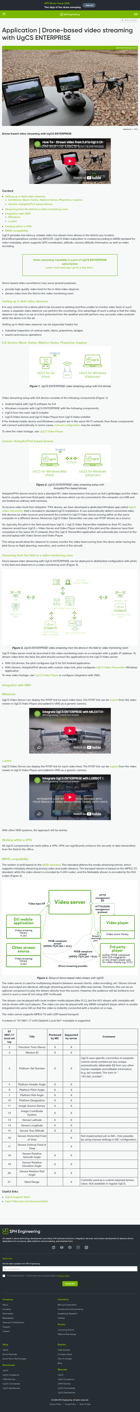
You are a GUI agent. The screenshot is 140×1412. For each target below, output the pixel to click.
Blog (60, 1363)
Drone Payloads (10, 1354)
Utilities (61, 1318)
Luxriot (12, 221)
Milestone (14, 216)
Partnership (8, 1313)
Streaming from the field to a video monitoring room (36, 209)
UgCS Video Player (51, 431)
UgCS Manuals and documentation (26, 1201)
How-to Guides (65, 1359)
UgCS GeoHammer (11, 1388)
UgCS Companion (11, 1375)
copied (114, 699)
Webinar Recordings (67, 1334)
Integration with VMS (18, 213)
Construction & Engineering (70, 1309)
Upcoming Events (66, 1330)
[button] (4, 14)
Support (6, 1327)
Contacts (7, 1309)
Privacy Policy (64, 1276)
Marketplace (8, 1318)
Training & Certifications (13, 1322)
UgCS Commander (11, 1384)
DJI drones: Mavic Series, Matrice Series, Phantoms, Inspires (45, 199)
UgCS (5, 1350)
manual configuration (67, 425)
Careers (6, 1331)
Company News (65, 1354)
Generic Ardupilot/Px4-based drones (30, 204)
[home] (70, 14)
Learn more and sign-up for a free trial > (70, 267)
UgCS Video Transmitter (110, 667)
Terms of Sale (84, 1404)
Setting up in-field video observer (25, 196)
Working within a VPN (18, 226)
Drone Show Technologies (14, 1359)
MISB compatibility (16, 230)
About (5, 1305)
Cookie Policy (70, 1404)
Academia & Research (67, 1313)
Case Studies (64, 1350)
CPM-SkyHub (9, 1379)
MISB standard (51, 864)
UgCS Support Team (17, 1196)
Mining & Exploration (67, 1305)
